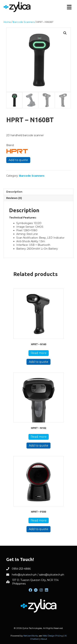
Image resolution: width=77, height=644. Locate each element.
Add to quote (18, 160)
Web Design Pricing (52, 635)
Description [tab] (14, 191)
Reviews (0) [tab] (14, 198)
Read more (39, 353)
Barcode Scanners (24, 22)
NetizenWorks (30, 635)
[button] (65, 33)
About (43, 639)
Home (7, 22)
